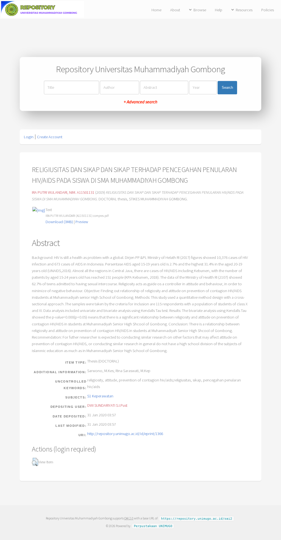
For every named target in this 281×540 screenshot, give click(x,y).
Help (218, 9)
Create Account (49, 136)
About (175, 9)
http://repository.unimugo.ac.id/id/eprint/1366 (125, 433)
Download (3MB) (59, 221)
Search (227, 87)
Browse (199, 9)
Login (28, 136)
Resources (244, 9)
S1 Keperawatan (100, 396)
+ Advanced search (140, 102)
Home (156, 9)
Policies (267, 9)
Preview (81, 221)
